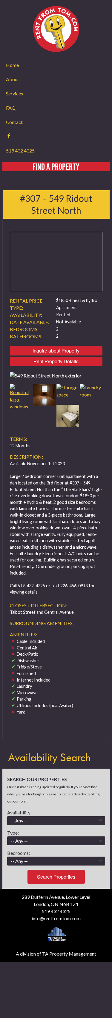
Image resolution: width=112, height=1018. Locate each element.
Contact (14, 122)
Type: (13, 833)
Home (12, 65)
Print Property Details (56, 361)
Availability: (19, 812)
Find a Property (56, 166)
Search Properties (56, 876)
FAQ (11, 108)
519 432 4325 (20, 150)
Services (14, 93)
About (12, 79)
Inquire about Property (56, 350)
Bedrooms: (18, 853)
